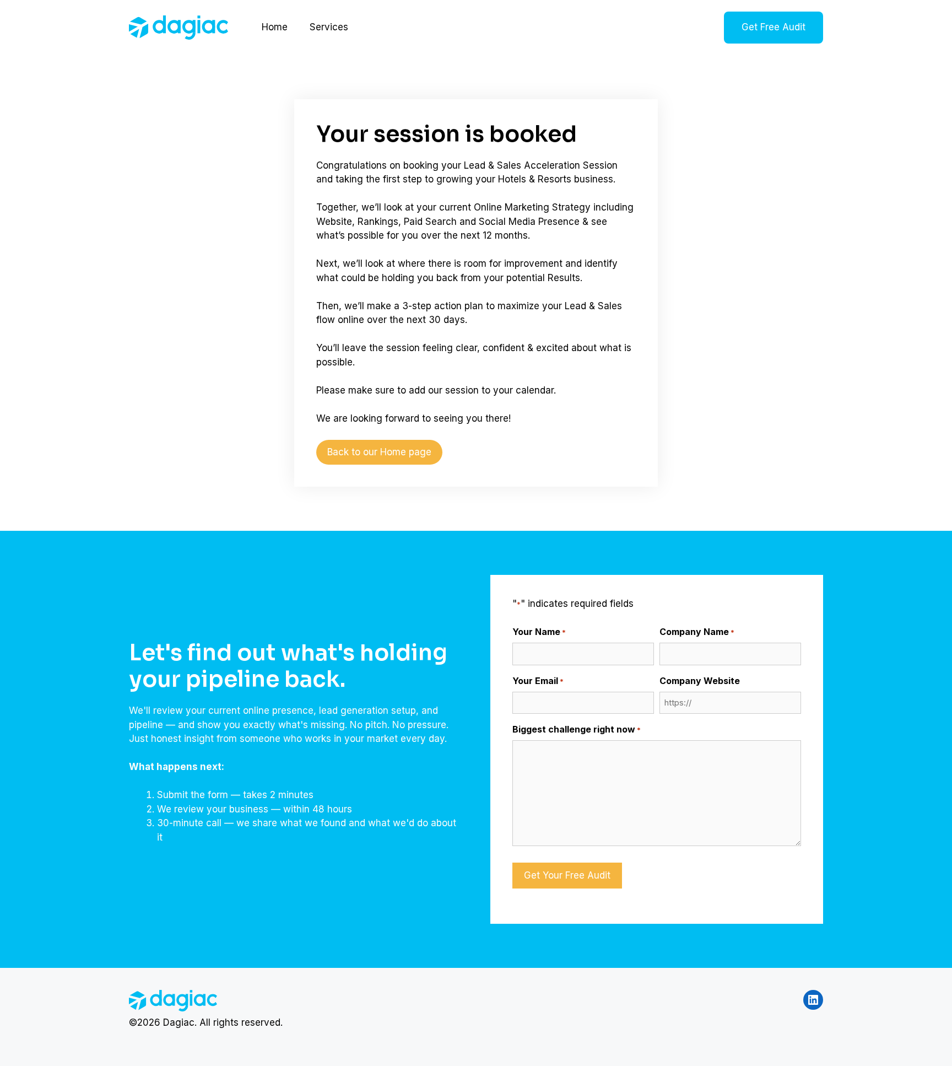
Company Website (699, 680)
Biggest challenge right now (576, 729)
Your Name (539, 631)
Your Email (538, 680)
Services (329, 27)
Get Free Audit (773, 27)
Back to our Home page (379, 451)
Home (275, 27)
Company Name (696, 631)
